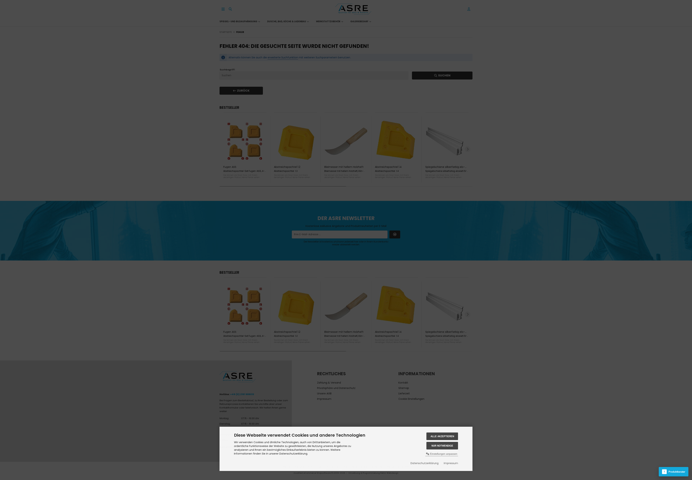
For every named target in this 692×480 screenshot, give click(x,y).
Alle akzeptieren (442, 436)
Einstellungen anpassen (443, 453)
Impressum (451, 463)
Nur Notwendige (442, 445)
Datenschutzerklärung (425, 463)
